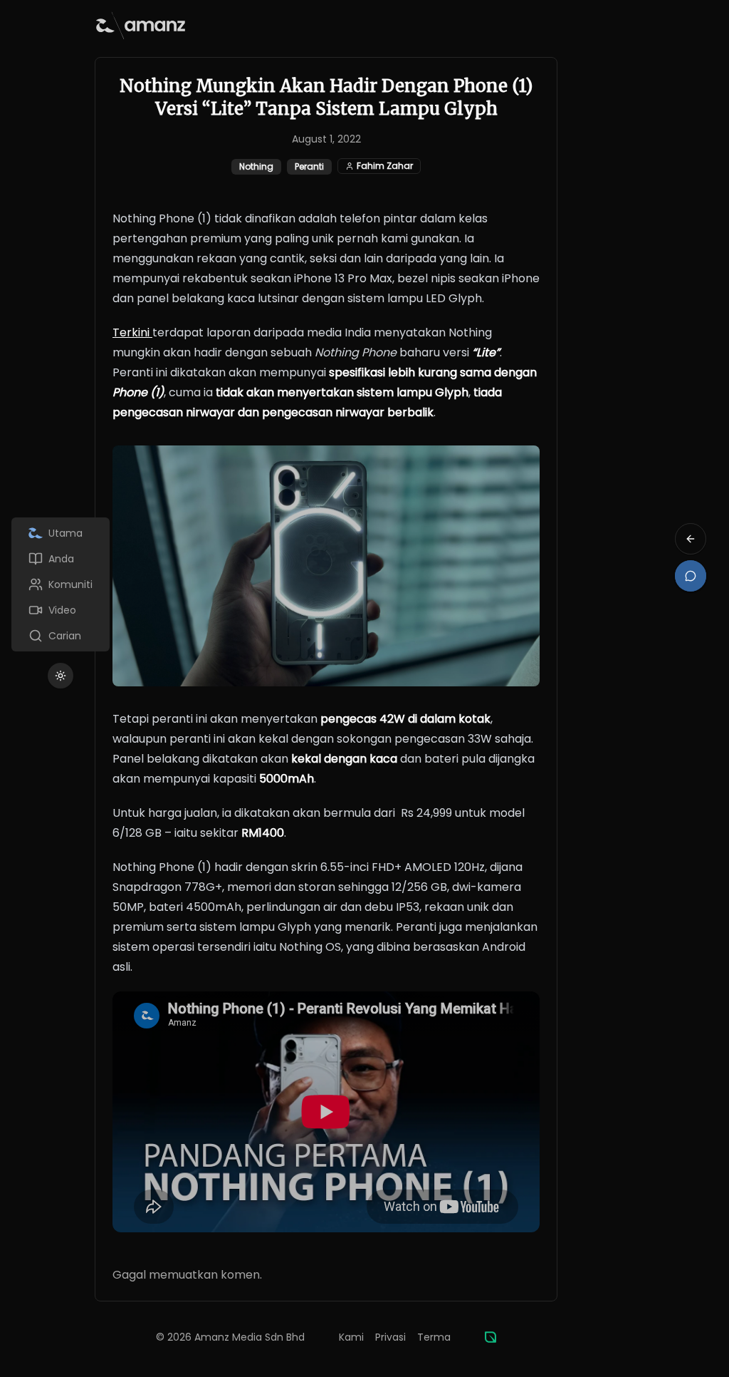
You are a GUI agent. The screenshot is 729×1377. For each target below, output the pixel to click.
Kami (351, 1337)
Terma (434, 1337)
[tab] (60, 533)
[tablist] (60, 584)
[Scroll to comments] (690, 576)
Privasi (390, 1337)
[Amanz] (490, 1337)
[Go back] (690, 539)
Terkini (132, 332)
